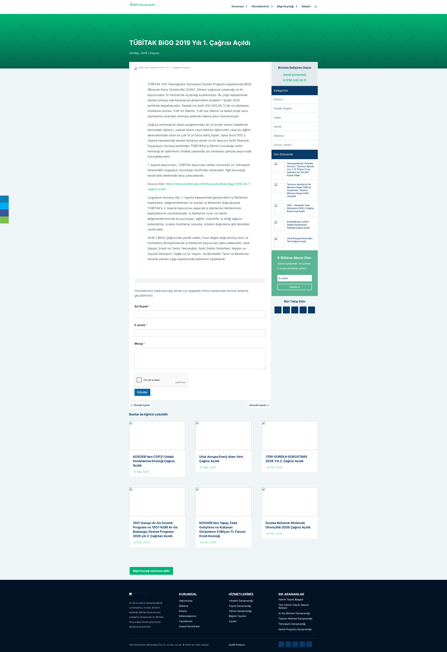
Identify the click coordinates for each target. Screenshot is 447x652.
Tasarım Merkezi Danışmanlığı (295, 618)
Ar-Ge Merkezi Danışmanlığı (294, 613)
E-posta (140, 325)
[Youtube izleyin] (311, 309)
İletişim (306, 6)
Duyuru (154, 53)
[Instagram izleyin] (303, 309)
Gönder (142, 392)
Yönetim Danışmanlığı (241, 600)
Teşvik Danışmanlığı (240, 605)
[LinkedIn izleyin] (277, 309)
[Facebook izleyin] (294, 309)
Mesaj (139, 343)
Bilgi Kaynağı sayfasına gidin (151, 571)
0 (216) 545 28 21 (294, 80)
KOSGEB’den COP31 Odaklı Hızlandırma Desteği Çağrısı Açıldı (154, 461)
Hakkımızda (185, 600)
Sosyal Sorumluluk (189, 626)
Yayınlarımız (186, 621)
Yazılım (233, 621)
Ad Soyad (142, 306)
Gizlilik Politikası (237, 644)
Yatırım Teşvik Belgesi (290, 599)
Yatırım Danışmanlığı (240, 610)
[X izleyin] (286, 309)
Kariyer (183, 610)
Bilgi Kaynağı (285, 6)
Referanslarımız (187, 616)
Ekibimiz (183, 605)
